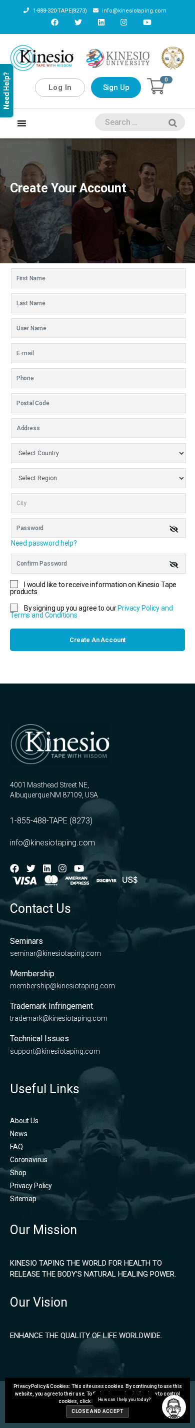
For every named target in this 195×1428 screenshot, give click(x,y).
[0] (156, 86)
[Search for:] (138, 124)
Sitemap (23, 1199)
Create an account (98, 640)
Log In (60, 87)
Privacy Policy (31, 1186)
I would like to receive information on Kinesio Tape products (93, 588)
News (18, 1134)
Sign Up (116, 87)
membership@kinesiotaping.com (62, 986)
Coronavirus (28, 1160)
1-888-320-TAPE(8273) (59, 10)
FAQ (16, 1147)
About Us (24, 1121)
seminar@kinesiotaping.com (55, 953)
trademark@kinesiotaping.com (59, 1018)
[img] (174, 529)
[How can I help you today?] (174, 1407)
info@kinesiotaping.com (134, 10)
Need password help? (44, 543)
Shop (18, 1173)
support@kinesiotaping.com (55, 1051)
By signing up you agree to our (91, 611)
